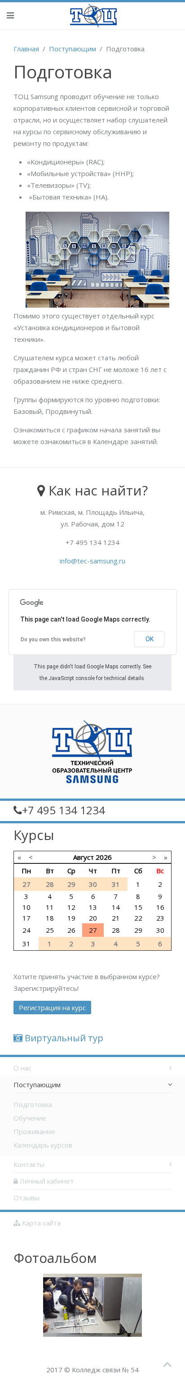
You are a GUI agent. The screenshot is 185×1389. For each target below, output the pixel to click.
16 (160, 907)
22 (138, 917)
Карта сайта (40, 1222)
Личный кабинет (46, 1180)
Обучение (29, 1117)
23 (160, 917)
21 (116, 917)
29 (138, 930)
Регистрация (52, 1007)
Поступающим (72, 48)
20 (93, 917)
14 (116, 907)
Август (83, 857)
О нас (22, 1067)
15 (138, 907)
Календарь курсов (42, 1144)
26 (71, 930)
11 (50, 907)
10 (26, 907)
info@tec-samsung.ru (92, 560)
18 (50, 917)
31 (26, 943)
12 (71, 907)
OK (149, 639)
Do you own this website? (53, 639)
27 (93, 930)
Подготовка (32, 1104)
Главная (26, 48)
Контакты (28, 1164)
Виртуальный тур (62, 1038)
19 (71, 917)
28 (116, 930)
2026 (104, 857)
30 (160, 930)
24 (26, 930)
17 (26, 917)
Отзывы (26, 1197)
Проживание (34, 1131)
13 (93, 907)
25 (50, 930)
